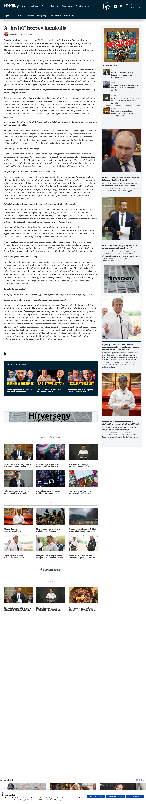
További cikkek (52, 569)
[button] (121, 6)
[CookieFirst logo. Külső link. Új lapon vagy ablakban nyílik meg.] (2, 793)
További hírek (52, 437)
